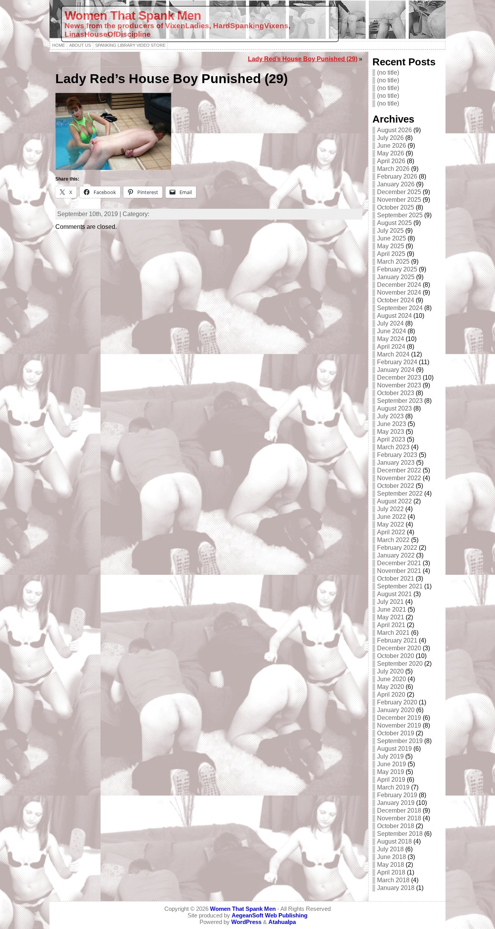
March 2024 (393, 354)
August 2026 (394, 130)
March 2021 (393, 632)
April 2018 (391, 872)
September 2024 (400, 308)
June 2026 (391, 145)
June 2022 (391, 516)
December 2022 (399, 470)
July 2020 (390, 671)
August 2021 (394, 594)
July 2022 (390, 509)
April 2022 (391, 532)
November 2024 (399, 292)
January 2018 (396, 888)
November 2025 (399, 199)
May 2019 (390, 772)
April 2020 (391, 694)
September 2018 (400, 833)
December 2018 (399, 810)
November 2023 (399, 385)
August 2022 (394, 501)
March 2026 (393, 168)
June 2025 (391, 238)
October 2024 (395, 300)
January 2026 (396, 184)
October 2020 (395, 656)
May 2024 (390, 339)
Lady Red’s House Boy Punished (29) (302, 59)
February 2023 (397, 455)
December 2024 (399, 284)
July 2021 (390, 601)
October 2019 (395, 733)
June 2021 (391, 609)
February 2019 (397, 795)
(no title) (388, 72)
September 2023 (400, 400)
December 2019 (399, 717)
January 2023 (396, 462)
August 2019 (394, 748)
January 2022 (396, 555)
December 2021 (399, 563)
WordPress (246, 922)
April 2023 (391, 439)
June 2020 (391, 679)
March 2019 (393, 787)
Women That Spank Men (133, 15)
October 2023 (395, 393)
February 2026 (397, 176)
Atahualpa (282, 922)
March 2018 (393, 880)
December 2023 (399, 377)
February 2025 (397, 269)
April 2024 (391, 346)
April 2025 (391, 254)
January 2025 (396, 277)
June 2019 (391, 764)
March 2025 (393, 261)
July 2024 (390, 323)
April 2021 (391, 625)
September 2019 (400, 741)
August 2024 (394, 315)
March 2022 (393, 540)
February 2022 (397, 547)
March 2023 (393, 447)
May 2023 (390, 431)
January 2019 (396, 802)
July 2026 (390, 138)
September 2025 (400, 215)
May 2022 (390, 524)
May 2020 (390, 687)
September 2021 (400, 586)
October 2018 (395, 826)
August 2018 (394, 841)
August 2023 (394, 408)
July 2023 (390, 416)
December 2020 (399, 648)
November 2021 (399, 571)
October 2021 (395, 578)
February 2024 (397, 362)
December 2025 (399, 192)
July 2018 (390, 849)
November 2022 (399, 478)
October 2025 (395, 207)
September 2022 (400, 493)
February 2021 (397, 640)
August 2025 (394, 223)
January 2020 (396, 710)
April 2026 (391, 161)
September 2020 (400, 663)
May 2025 (390, 246)
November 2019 (399, 725)
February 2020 (397, 702)
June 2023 (391, 424)
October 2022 (395, 485)
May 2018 (390, 864)
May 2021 (390, 617)
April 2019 (391, 779)
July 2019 (390, 756)
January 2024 (396, 369)
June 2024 (391, 331)
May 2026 (390, 153)
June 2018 (391, 857)
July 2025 (390, 230)
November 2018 (399, 818)
